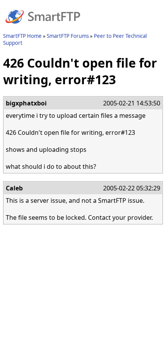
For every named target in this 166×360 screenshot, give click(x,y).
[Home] (43, 28)
